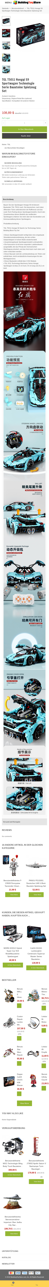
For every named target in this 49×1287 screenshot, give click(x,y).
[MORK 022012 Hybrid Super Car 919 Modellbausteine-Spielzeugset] (12, 933)
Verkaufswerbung (13, 1128)
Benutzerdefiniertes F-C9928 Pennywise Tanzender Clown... (13, 883)
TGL (8, 144)
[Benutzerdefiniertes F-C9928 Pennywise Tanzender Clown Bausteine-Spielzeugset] (12, 865)
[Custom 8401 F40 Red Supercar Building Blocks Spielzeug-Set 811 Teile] (41, 80)
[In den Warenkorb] (19, 1005)
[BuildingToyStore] (27, 2)
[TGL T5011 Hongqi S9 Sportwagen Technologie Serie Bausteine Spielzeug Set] (44, 51)
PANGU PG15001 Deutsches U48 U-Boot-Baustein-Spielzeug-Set (36, 883)
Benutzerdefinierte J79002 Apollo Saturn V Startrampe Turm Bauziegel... (36, 1165)
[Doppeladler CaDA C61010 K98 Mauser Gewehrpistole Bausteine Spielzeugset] (9, 1081)
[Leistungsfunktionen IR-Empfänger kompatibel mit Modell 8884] (33, 1053)
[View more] (44, 1088)
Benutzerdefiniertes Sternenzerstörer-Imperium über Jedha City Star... (13, 1221)
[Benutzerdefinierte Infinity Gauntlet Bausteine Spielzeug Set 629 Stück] (33, 1081)
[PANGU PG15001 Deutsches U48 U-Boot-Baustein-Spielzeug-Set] (36, 865)
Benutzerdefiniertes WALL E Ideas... (20, 993)
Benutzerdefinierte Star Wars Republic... (20, 1051)
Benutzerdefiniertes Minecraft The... (44, 991)
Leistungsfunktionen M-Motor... (44, 1019)
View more (24, 1103)
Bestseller (9, 980)
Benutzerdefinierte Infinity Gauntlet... (44, 1077)
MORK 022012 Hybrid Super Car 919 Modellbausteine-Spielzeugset (13, 952)
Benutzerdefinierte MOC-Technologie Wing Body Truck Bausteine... (12, 1163)
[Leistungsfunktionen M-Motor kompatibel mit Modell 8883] (33, 1023)
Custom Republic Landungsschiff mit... (20, 1020)
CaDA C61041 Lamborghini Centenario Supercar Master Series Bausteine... (36, 953)
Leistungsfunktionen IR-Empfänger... (44, 1049)
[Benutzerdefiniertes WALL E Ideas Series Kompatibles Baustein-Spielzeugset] (9, 995)
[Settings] (44, 2)
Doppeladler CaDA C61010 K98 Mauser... (20, 1079)
